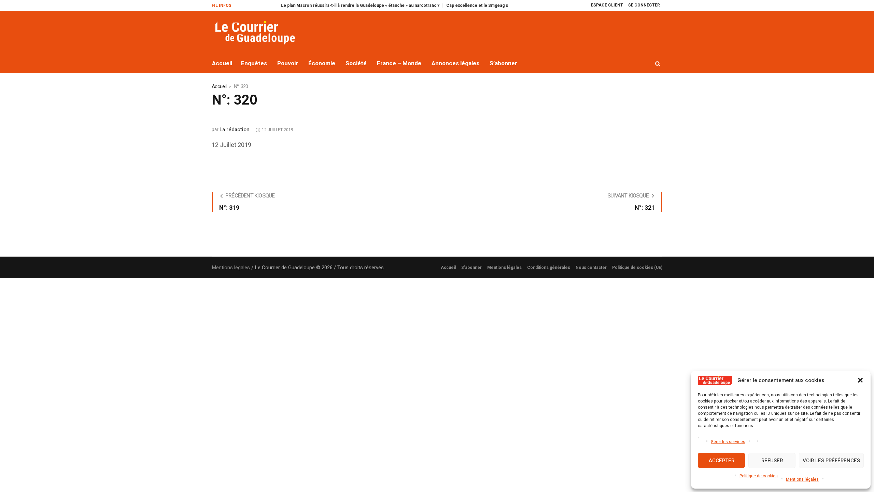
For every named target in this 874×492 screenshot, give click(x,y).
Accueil (219, 86)
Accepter (721, 460)
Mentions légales (802, 479)
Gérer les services (728, 442)
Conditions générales (548, 267)
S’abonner (471, 267)
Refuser (772, 460)
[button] (860, 380)
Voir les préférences (831, 460)
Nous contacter (591, 267)
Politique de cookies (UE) (637, 267)
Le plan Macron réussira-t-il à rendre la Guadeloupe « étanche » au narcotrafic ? (343, 5)
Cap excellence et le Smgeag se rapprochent (474, 5)
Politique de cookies (758, 476)
